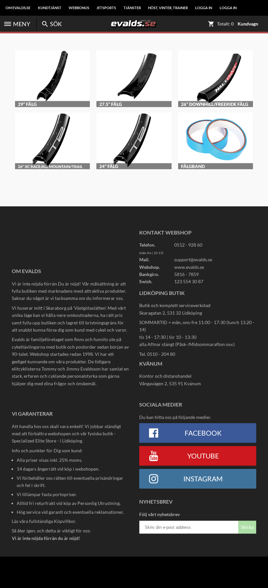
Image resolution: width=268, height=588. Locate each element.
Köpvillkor (64, 521)
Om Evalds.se (18, 8)
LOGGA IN (203, 8)
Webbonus (79, 8)
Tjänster (132, 8)
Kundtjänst (49, 8)
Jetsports (106, 8)
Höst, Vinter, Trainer (168, 8)
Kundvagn (248, 24)
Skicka (247, 527)
